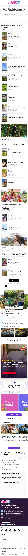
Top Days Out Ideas (6, 534)
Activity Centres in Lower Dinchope (9, 460)
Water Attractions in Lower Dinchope (10, 482)
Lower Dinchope (16, 6)
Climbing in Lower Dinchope (8, 462)
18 (19, 285)
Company (4, 544)
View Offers (17, 18)
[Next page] (22, 286)
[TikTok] (10, 530)
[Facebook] (2, 530)
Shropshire (10, 6)
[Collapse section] (25, 458)
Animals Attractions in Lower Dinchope (10, 473)
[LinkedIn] (6, 530)
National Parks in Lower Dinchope (9, 466)
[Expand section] (25, 473)
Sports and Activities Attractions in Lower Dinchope (11, 478)
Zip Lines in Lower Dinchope (8, 469)
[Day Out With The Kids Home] (14, 3)
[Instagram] (15, 530)
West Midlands (3, 6)
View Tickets (10, 18)
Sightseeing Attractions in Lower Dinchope (11, 485)
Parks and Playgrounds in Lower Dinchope (11, 467)
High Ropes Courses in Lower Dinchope (10, 464)
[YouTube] (19, 530)
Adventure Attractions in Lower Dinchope (11, 458)
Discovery (4, 539)
